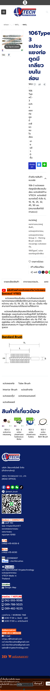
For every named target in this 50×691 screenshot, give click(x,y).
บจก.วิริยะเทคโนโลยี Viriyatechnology (18, 569)
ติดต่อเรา (32, 165)
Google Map (10, 587)
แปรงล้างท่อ (27, 389)
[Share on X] (43, 272)
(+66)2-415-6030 (9, 552)
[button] (47, 12)
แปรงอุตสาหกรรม (36, 231)
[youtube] (8, 487)
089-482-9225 (13, 608)
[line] (12, 487)
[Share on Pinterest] (46, 272)
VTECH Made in (9, 575)
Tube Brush (24, 383)
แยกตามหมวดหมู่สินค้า (36, 226)
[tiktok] (21, 487)
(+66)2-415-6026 (9, 543)
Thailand (6, 578)
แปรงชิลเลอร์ (9, 402)
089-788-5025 (13, 604)
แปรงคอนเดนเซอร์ (26, 396)
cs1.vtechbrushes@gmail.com (15, 641)
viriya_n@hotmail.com (12, 638)
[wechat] (17, 487)
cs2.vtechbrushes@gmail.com (16, 644)
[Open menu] (3, 12)
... (11, 25)
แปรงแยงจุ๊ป (9, 396)
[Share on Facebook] (39, 272)
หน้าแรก (6, 25)
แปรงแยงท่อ (8, 383)
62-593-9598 (14, 600)
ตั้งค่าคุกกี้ (38, 683)
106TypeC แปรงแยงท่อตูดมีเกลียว (36, 252)
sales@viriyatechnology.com (15, 647)
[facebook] (4, 487)
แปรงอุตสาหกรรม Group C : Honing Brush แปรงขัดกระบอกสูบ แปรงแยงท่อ (37, 241)
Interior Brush (10, 389)
